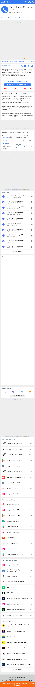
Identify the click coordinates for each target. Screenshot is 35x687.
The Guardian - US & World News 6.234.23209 (19, 664)
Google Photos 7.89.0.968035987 (15, 581)
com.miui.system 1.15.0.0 (13, 521)
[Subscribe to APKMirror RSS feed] (30, 392)
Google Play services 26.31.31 (15, 526)
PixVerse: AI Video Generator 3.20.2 (16, 631)
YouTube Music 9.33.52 (13, 504)
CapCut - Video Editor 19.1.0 (14, 449)
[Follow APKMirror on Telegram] (22, 392)
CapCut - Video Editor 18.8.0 (14, 443)
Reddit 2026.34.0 (11, 538)
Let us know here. (21, 677)
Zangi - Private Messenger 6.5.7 (15, 196)
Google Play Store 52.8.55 (13, 515)
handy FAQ (5, 137)
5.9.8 (5, 143)
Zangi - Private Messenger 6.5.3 (15, 218)
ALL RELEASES (30, 61)
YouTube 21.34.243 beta (13, 532)
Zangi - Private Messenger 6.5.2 (15, 223)
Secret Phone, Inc (17, 12)
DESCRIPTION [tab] (13, 61)
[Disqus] (17, 321)
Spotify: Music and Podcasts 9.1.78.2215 (17, 609)
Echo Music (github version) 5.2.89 (16, 477)
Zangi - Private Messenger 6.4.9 (15, 240)
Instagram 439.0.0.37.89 (13, 494)
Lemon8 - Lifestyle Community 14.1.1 (17, 642)
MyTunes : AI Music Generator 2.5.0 (16, 653)
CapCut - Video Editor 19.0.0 (14, 455)
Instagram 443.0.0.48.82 (13, 549)
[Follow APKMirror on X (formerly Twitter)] (5, 392)
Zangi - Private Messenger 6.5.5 (15, 207)
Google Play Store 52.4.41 (13, 460)
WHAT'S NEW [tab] (5, 61)
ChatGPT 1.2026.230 (12, 576)
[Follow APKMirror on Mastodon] (13, 392)
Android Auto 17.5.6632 (13, 543)
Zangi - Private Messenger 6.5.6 (15, 201)
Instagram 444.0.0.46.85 (13, 604)
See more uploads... (17, 251)
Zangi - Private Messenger (18, 18)
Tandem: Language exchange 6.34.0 (16, 659)
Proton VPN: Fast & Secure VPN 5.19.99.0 (18, 598)
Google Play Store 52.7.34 (13, 466)
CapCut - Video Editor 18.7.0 (14, 471)
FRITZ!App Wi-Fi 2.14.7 (13, 637)
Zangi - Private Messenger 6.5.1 (15, 229)
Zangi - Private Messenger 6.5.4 (15, 212)
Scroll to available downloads (18, 85)
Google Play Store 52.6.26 (13, 483)
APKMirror (6, 2)
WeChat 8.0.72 (10, 587)
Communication (6, 66)
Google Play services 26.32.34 (15, 554)
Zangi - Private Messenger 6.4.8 (15, 246)
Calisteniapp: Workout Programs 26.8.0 (17, 648)
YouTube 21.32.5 (11, 488)
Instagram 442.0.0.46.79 (13, 510)
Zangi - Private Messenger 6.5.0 (15, 235)
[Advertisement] (17, 40)
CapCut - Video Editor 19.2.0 (14, 615)
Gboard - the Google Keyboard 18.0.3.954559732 (15, 570)
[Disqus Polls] (17, 279)
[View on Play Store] (25, 66)
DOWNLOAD (21, 61)
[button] (22, 66)
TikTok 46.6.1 (10, 593)
